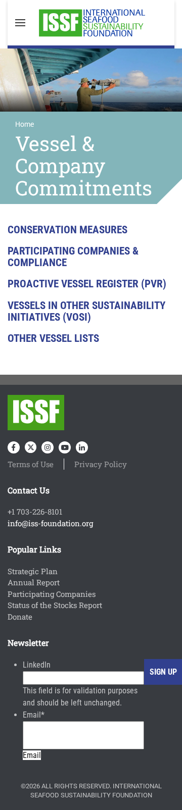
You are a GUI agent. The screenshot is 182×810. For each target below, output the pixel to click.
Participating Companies (52, 594)
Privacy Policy (100, 464)
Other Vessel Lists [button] (53, 338)
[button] (20, 22)
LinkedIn (37, 665)
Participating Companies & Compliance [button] (73, 256)
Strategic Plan (33, 571)
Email (33, 715)
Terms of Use (31, 464)
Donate (20, 617)
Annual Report (34, 582)
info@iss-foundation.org (50, 523)
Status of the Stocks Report (55, 605)
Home (24, 124)
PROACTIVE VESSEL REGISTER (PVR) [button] (87, 284)
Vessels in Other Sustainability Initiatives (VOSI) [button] (86, 311)
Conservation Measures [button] (67, 230)
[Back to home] (91, 22)
